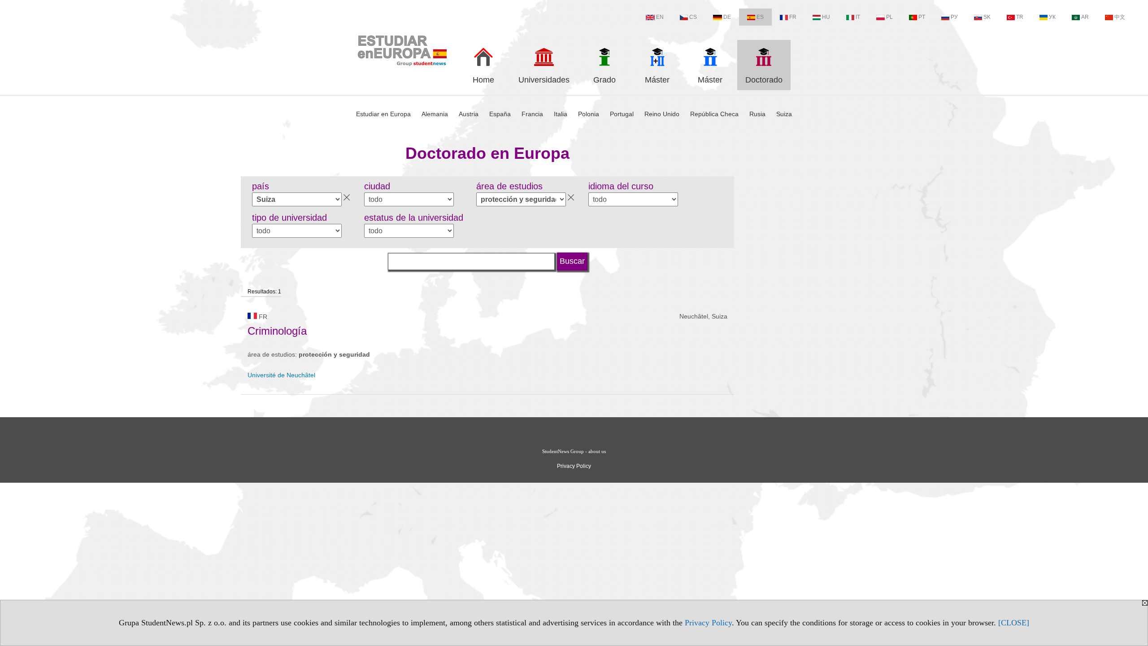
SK (987, 17)
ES (760, 17)
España (500, 114)
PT (921, 17)
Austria (468, 114)
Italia (560, 114)
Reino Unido (661, 114)
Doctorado (764, 79)
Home (483, 79)
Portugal (622, 114)
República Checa (714, 114)
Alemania (435, 114)
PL (889, 17)
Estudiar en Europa (383, 114)
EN (660, 17)
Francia (532, 114)
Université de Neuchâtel (281, 375)
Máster (657, 79)
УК (1052, 17)
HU (826, 17)
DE (727, 17)
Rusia (757, 114)
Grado (604, 79)
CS (693, 17)
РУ (954, 17)
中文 (1119, 17)
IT (858, 17)
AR (1085, 17)
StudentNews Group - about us (574, 451)
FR (792, 17)
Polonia (588, 114)
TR (1019, 17)
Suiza (784, 114)
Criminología (277, 331)
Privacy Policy (708, 622)
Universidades (544, 79)
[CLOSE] (1013, 622)
